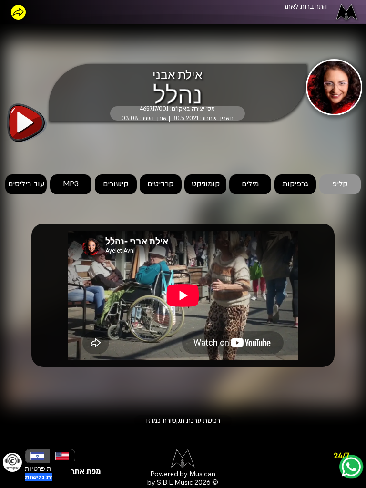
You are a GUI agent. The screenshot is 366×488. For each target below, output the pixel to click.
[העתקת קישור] (18, 12)
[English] (62, 456)
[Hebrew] (37, 456)
